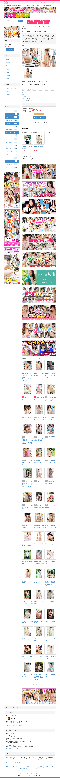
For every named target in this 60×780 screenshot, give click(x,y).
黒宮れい (8, 78)
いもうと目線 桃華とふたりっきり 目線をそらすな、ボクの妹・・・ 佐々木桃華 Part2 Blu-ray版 (27, 440)
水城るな (8, 65)
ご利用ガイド (8, 767)
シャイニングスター (11, 88)
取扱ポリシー (16, 767)
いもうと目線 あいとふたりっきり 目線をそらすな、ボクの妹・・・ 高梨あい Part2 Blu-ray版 (27, 485)
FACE (28, 98)
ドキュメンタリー (11, 151)
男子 (11, 145)
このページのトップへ (54, 778)
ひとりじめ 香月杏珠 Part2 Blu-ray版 (27, 462)
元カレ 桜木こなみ (49, 544)
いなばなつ (40, 22)
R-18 (11, 167)
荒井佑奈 (8, 62)
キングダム (8, 97)
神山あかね (8, 72)
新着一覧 (24, 94)
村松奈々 (29, 22)
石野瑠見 (8, 75)
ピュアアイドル (11, 129)
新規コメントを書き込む (30, 159)
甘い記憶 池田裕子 (38, 544)
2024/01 (31, 100)
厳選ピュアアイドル (39, 20)
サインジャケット (11, 135)
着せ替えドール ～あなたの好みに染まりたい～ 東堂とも (27, 603)
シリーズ (11, 139)
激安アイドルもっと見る (39, 684)
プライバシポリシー (35, 773)
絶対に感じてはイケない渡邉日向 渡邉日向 (39, 563)
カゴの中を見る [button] (10, 49)
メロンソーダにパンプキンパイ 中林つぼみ (50, 375)
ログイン (53, 2)
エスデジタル (9, 94)
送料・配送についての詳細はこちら (15, 749)
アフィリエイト (24, 773)
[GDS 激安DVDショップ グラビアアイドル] (6, 2)
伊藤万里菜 (47, 20)
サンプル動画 (30, 20)
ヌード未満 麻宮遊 (49, 601)
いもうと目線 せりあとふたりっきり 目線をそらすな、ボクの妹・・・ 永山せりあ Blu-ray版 (27, 377)
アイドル (35, 26)
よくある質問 (39, 767)
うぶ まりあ (40, 481)
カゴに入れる (39, 117)
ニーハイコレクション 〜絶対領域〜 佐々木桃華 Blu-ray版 (50, 399)
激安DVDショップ (26, 26)
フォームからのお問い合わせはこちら (15, 762)
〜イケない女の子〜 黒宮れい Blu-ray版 (27, 506)
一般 (11, 154)
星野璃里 (35, 22)
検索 (21, 21)
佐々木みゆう (9, 59)
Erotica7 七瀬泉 (38, 656)
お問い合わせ (27, 768)
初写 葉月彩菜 (51, 437)
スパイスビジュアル (11, 101)
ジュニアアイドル (12, 126)
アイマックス (9, 91)
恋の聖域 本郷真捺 (26, 639)
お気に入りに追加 (40, 114)
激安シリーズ (11, 148)
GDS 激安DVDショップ (29, 775)
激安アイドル (11, 120)
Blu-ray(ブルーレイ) (27, 96)
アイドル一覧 (11, 164)
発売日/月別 (25, 100)
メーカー (24, 98)
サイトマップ (36, 768)
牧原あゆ (46, 22)
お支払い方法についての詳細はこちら (15, 725)
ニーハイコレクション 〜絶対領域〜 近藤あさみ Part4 (39, 438)
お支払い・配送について (28, 767)
